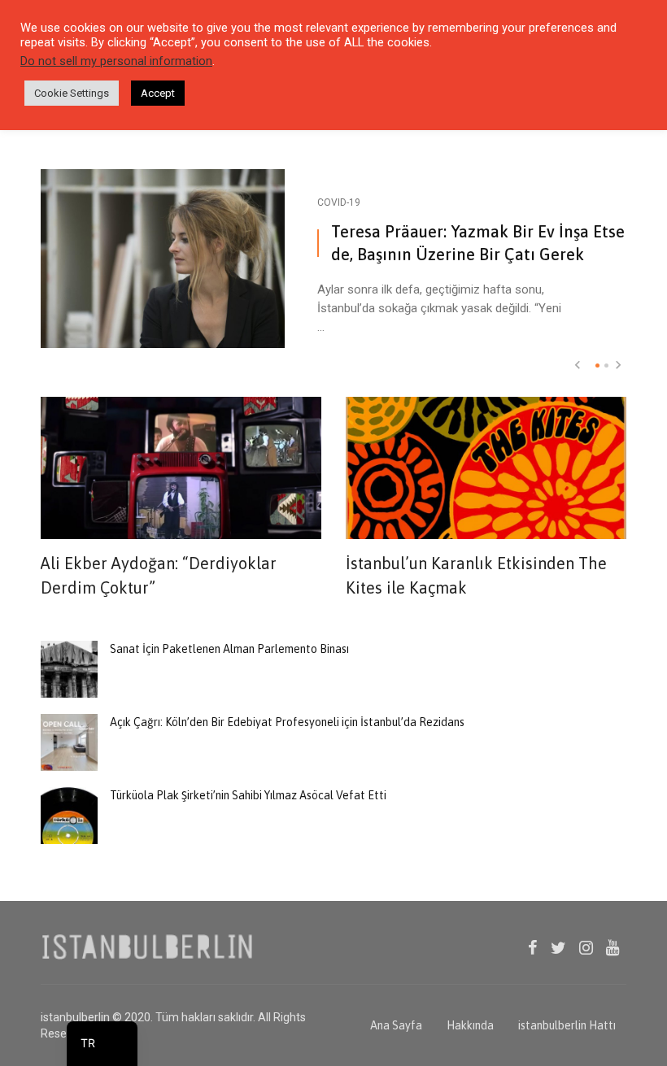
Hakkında (470, 1025)
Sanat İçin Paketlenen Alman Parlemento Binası (229, 648)
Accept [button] (158, 93)
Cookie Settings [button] (71, 93)
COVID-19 (338, 202)
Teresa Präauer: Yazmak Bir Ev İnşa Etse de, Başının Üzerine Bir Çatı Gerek (478, 242)
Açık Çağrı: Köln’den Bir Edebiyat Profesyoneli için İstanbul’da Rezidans (287, 722)
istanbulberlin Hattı (567, 1025)
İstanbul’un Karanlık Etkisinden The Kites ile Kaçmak (476, 575)
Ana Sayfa (396, 1025)
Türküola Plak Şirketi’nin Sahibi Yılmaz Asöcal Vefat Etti (248, 795)
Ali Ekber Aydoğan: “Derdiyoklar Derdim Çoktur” (159, 575)
